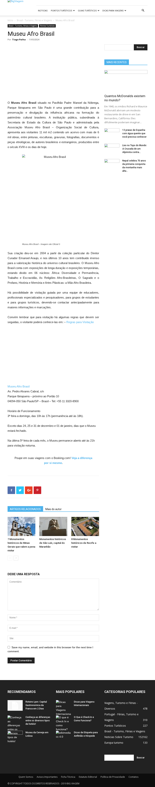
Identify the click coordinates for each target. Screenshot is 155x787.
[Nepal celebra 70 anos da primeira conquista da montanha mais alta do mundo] (111, 164)
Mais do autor (53, 509)
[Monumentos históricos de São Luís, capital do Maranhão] (53, 526)
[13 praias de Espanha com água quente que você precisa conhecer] (111, 133)
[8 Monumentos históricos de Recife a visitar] (85, 526)
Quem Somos (26, 776)
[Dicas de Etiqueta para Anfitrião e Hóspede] (63, 736)
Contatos (133, 776)
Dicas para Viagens (112, 10)
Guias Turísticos (87, 10)
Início (10, 20)
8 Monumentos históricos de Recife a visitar (83, 543)
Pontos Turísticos (61, 10)
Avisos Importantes (47, 776)
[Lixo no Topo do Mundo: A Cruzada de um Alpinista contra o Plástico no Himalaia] (111, 149)
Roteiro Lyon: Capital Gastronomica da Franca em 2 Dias (36, 705)
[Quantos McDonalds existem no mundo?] (125, 80)
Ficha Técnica (68, 776)
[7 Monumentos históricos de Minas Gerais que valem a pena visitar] (21, 526)
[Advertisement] (53, 72)
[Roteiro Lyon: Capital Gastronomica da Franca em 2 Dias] (15, 705)
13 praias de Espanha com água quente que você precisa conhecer (134, 133)
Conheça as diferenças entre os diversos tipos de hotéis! (38, 720)
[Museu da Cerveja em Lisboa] (15, 736)
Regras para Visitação (80, 322)
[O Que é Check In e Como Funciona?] (63, 723)
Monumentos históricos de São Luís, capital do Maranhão (52, 543)
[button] (142, 10)
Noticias (42, 10)
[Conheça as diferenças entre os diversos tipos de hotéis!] (15, 729)
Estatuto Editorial (88, 776)
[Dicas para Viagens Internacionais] (63, 708)
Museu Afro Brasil (18, 386)
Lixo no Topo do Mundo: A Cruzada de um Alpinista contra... (134, 149)
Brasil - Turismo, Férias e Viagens (34, 20)
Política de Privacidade (113, 776)
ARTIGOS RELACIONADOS (25, 509)
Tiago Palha (19, 39)
